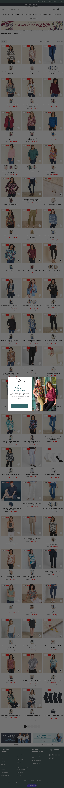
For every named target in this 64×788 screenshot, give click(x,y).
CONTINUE (19, 406)
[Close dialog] (55, 379)
